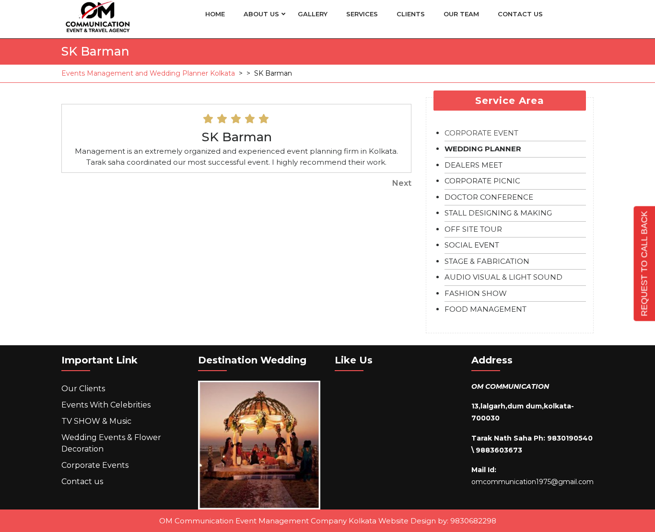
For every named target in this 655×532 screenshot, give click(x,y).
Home (215, 14)
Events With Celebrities (106, 404)
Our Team (461, 14)
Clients (411, 14)
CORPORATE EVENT (481, 132)
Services (362, 14)
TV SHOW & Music (96, 421)
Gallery (313, 14)
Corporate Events (95, 465)
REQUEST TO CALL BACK (644, 263)
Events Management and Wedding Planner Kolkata (148, 73)
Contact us (520, 14)
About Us (261, 14)
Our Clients (83, 388)
